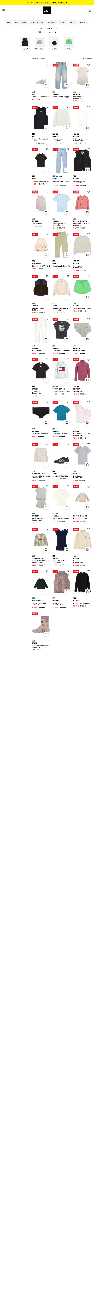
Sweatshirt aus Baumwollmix (78, 560)
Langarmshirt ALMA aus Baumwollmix (41, 476)
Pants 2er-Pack (79, 350)
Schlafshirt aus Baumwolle (78, 96)
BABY (72, 22)
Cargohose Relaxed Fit (61, 265)
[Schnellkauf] (46, 85)
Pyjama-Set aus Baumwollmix (37, 518)
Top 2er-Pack (37, 222)
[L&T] (47, 10)
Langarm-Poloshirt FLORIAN (39, 603)
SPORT (62, 22)
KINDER (49, 28)
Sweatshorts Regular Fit (82, 307)
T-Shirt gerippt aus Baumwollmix (59, 223)
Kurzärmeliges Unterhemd (78, 476)
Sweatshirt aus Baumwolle (58, 138)
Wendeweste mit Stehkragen (38, 308)
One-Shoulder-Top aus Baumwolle (82, 433)
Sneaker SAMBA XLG (60, 475)
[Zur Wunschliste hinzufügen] (47, 65)
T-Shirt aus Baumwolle (61, 433)
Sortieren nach (37, 59)
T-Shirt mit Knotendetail (61, 350)
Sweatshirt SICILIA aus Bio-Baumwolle (40, 560)
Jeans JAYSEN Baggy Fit (61, 96)
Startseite (39, 28)
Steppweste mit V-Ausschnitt (80, 181)
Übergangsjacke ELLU (81, 517)
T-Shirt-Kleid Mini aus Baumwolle (61, 560)
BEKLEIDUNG (20, 22)
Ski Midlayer (77, 390)
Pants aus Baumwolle (40, 433)
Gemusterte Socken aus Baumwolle (41, 645)
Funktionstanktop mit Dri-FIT (40, 138)
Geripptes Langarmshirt (82, 602)
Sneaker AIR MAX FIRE (40, 95)
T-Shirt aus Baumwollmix (37, 391)
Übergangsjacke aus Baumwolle (60, 308)
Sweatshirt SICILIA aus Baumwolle (81, 223)
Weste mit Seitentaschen (58, 603)
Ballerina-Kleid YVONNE (41, 265)
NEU (8, 22)
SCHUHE (51, 22)
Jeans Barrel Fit (37, 350)
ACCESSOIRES (37, 22)
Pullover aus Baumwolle (61, 390)
